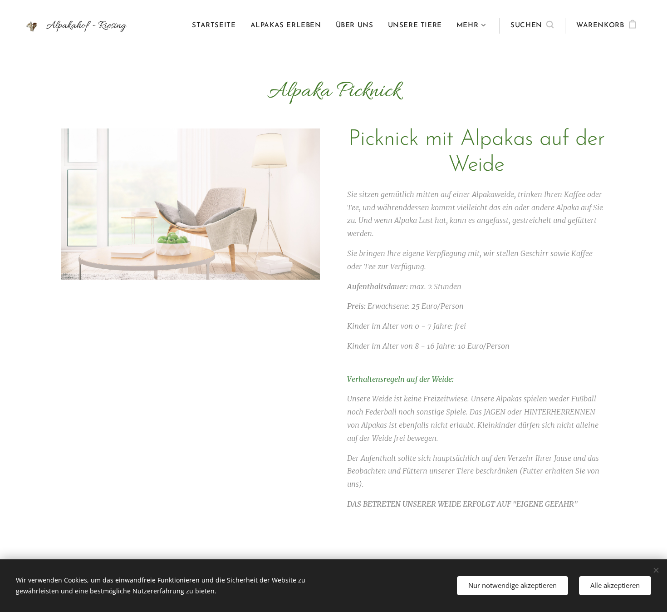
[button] (532, 26)
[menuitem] (216, 26)
